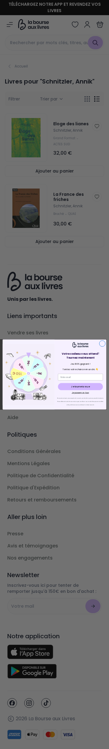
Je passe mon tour (80, 392)
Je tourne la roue (80, 386)
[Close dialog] (102, 343)
